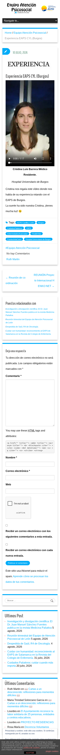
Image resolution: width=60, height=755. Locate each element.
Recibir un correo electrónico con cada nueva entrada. (29, 553)
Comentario (13, 376)
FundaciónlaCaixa (14, 239)
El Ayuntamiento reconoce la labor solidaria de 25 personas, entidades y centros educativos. (30, 714)
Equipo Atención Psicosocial (30, 32)
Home (8, 32)
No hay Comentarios (18, 253)
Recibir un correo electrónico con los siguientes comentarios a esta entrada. (29, 534)
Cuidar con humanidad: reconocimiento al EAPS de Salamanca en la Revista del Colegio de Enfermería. (31, 654)
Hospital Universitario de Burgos (38, 239)
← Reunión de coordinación (15, 280)
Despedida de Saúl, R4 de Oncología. (22, 327)
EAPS (29, 228)
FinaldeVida (36, 234)
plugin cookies (52, 751)
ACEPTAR (30, 753)
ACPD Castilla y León (25, 223)
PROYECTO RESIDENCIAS (37, 722)
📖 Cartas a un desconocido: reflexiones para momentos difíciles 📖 (30, 692)
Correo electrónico (18, 471)
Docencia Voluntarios (37, 727)
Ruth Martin (13, 259)
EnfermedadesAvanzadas (17, 234)
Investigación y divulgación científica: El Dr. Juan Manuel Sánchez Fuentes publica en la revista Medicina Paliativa (30, 312)
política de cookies (32, 748)
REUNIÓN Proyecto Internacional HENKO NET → (44, 280)
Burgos (41, 223)
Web (8, 484)
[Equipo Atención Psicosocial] (30, 8)
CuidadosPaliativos (14, 228)
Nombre (11, 457)
